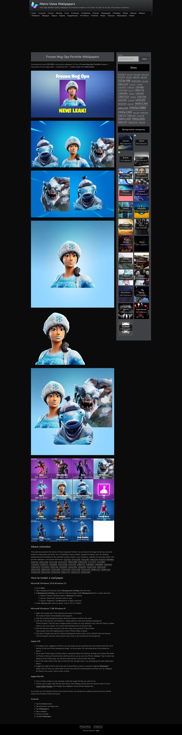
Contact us (98, 727)
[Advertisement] (91, 35)
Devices (112, 16)
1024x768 (53, 562)
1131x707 (92, 562)
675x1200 (76, 559)
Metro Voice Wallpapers (57, 4)
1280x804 (99, 564)
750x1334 (94, 559)
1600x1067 (101, 567)
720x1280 (85, 559)
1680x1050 (45, 569)
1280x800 (90, 564)
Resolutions (122, 16)
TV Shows (85, 16)
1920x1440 (85, 569)
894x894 (110, 559)
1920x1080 (55, 569)
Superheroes (73, 16)
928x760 (34, 562)
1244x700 (72, 564)
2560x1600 (55, 572)
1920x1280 (75, 569)
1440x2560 (72, 567)
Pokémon (36, 16)
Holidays (117, 13)
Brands (59, 13)
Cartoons (75, 13)
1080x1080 (72, 562)
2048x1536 (105, 569)
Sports (62, 16)
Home (33, 13)
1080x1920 (82, 562)
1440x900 (63, 567)
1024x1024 (62, 562)
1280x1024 (35, 567)
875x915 (102, 559)
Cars (67, 13)
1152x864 (101, 562)
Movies (133, 13)
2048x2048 (35, 572)
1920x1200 (65, 569)
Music (103, 16)
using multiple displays (44, 686)
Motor (126, 13)
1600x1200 (35, 569)
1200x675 (44, 564)
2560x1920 (75, 572)
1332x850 (45, 567)
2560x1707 (65, 572)
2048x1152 (95, 569)
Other (132, 16)
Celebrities (86, 13)
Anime (51, 13)
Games (96, 13)
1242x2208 (62, 564)
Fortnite (95, 16)
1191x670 (35, 564)
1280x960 (108, 564)
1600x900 (82, 567)
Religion (46, 16)
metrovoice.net (89, 731)
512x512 (67, 559)
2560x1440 (45, 572)
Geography (106, 13)
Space (54, 16)
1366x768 (54, 567)
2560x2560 (85, 572)
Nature (142, 13)
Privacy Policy (85, 727)
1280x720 (81, 564)
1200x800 (53, 564)
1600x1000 (91, 567)
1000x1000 (43, 562)
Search (120, 55)
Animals (42, 13)
